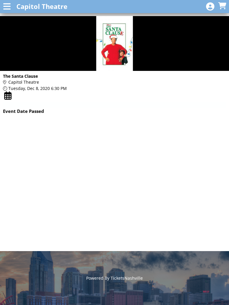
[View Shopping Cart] (222, 6)
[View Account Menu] (210, 7)
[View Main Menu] (7, 7)
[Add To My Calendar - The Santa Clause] (8, 95)
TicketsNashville (127, 278)
